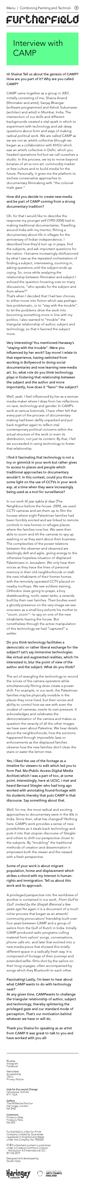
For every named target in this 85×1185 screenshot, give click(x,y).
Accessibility (14, 1074)
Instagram (12, 1064)
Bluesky (11, 1061)
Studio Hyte (13, 1161)
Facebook (12, 1066)
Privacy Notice (15, 1079)
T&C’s (10, 1077)
